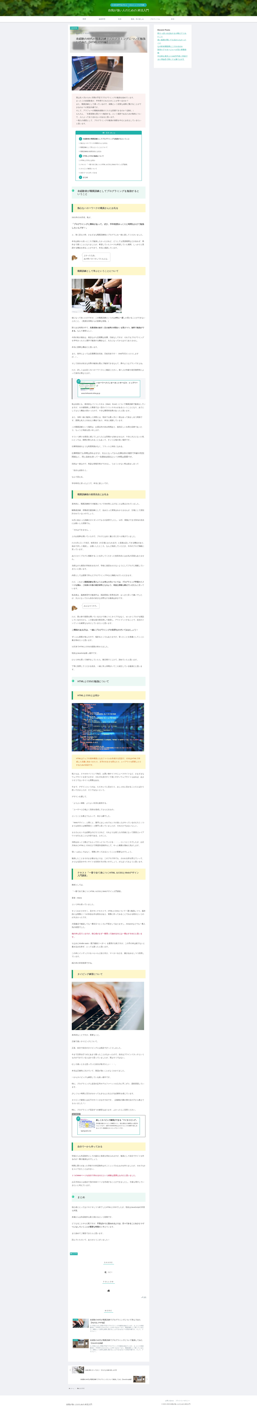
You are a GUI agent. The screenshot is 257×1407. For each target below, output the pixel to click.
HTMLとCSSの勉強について (93, 156)
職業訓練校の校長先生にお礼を (90, 151)
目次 (107, 133)
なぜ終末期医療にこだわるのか (170, 46)
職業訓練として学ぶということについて (94, 147)
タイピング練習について (88, 168)
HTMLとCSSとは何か (87, 160)
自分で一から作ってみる (88, 173)
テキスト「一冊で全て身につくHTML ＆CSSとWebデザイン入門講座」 (104, 164)
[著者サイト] (108, 1290)
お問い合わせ (169, 1400)
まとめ (85, 177)
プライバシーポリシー (183, 1400)
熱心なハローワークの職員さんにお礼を (94, 143)
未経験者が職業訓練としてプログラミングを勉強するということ (106, 139)
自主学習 (74, 1253)
